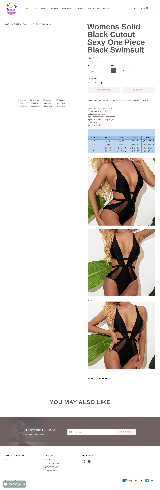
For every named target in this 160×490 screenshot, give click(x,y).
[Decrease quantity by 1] (89, 82)
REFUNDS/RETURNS (52, 463)
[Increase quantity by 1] (101, 82)
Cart (144, 8)
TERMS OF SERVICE (52, 471)
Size (113, 65)
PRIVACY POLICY (51, 467)
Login (134, 8)
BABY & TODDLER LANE (98, 8)
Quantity (93, 78)
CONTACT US (49, 460)
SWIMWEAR (66, 8)
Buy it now (139, 90)
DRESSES (54, 8)
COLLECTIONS (39, 8)
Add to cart (104, 90)
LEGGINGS (79, 8)
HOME (26, 8)
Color (92, 65)
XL (129, 71)
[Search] (154, 8)
